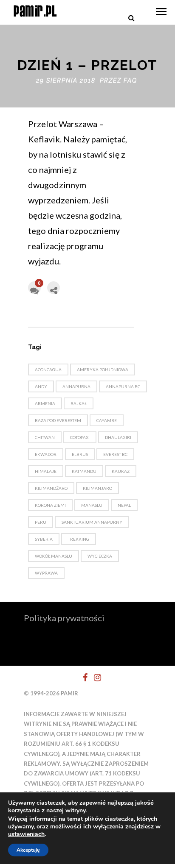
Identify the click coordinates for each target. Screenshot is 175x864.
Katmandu (84, 471)
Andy (41, 386)
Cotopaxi (80, 437)
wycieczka (100, 555)
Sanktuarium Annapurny (92, 522)
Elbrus (80, 454)
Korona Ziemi (50, 505)
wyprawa (46, 572)
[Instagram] (94, 677)
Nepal (124, 505)
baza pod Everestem (58, 420)
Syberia (44, 539)
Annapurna (76, 386)
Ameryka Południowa (102, 369)
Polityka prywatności (64, 618)
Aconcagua (48, 369)
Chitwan (45, 437)
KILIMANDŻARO (51, 488)
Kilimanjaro (97, 488)
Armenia (45, 403)
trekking (78, 539)
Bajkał (79, 403)
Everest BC (115, 454)
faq (130, 80)
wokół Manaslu (53, 555)
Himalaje (45, 471)
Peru (40, 522)
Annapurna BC (123, 386)
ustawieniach (26, 834)
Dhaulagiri (118, 437)
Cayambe (106, 420)
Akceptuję (28, 850)
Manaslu (91, 505)
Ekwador (45, 454)
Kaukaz (121, 471)
